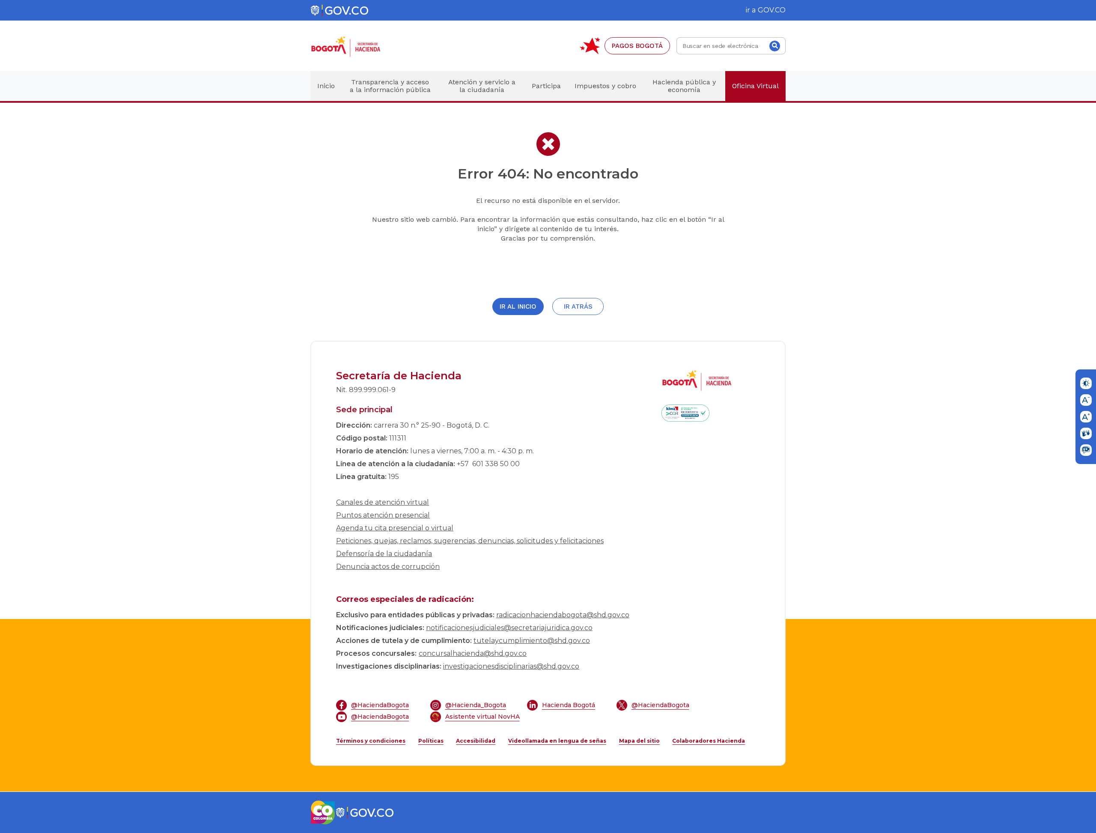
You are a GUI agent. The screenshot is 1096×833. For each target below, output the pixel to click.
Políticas (431, 741)
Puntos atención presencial (383, 515)
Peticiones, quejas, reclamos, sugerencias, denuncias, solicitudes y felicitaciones (470, 541)
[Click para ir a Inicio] (359, 46)
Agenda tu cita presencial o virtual (394, 528)
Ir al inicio (518, 306)
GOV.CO (772, 10)
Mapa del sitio (639, 741)
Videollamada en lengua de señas (557, 741)
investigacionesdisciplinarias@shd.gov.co (511, 666)
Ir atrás (578, 306)
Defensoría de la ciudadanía (384, 554)
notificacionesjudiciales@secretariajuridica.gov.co (509, 628)
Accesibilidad (475, 741)
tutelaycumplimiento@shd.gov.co (532, 641)
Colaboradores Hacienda (708, 741)
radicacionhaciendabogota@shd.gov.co (562, 615)
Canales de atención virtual (382, 502)
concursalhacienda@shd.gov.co (473, 653)
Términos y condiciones (370, 741)
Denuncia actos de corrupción (388, 566)
